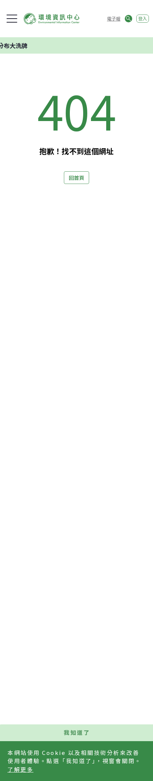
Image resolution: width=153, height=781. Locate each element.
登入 (142, 18)
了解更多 (20, 769)
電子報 (113, 18)
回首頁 (76, 177)
